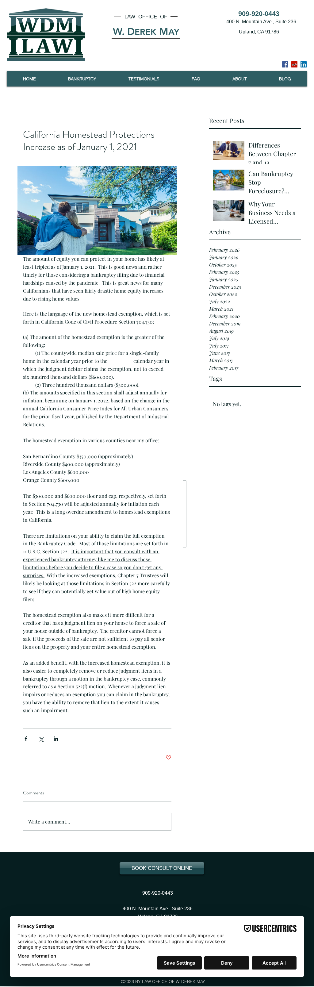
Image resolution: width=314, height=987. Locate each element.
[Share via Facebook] (26, 739)
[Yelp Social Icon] (294, 64)
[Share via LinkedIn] (56, 739)
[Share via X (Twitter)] (41, 739)
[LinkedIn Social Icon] (304, 64)
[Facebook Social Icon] (285, 64)
